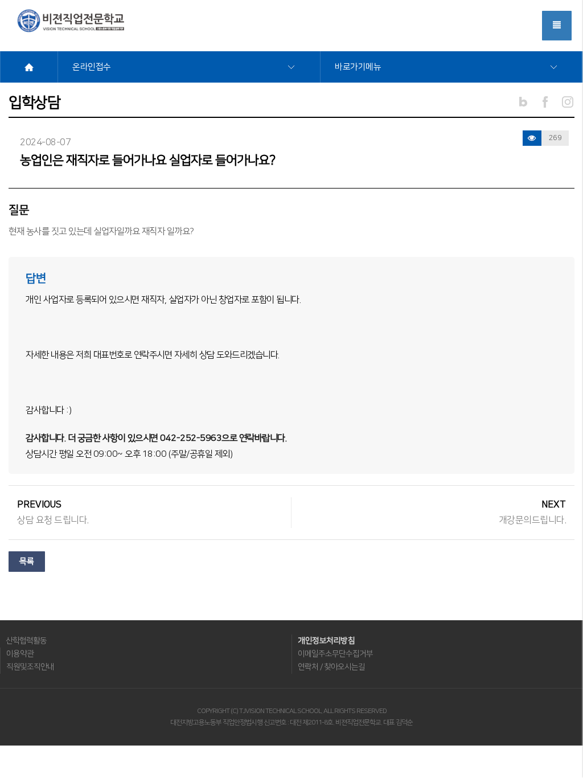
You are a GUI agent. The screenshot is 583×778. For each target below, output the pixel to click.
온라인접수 (91, 67)
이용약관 (20, 653)
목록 (26, 561)
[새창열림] (546, 102)
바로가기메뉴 (358, 67)
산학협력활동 (26, 640)
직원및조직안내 (30, 666)
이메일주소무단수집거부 (335, 653)
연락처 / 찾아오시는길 (331, 666)
